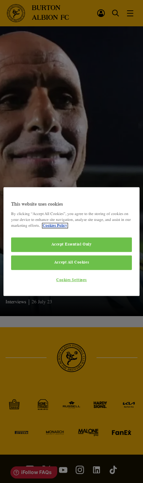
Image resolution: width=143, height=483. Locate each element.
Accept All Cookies (71, 262)
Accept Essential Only (71, 244)
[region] (71, 241)
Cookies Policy (55, 226)
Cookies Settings (71, 280)
